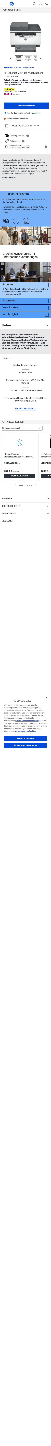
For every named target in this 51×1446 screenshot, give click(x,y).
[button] (25, 422)
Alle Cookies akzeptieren (25, 745)
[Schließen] (46, 697)
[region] (25, 723)
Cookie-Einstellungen (25, 738)
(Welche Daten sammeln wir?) (27, 721)
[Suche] (34, 3)
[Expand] (25, 36)
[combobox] (22, 428)
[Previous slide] (10, 58)
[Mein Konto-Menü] (40, 3)
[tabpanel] (25, 461)
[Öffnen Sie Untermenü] (3, 3)
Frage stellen (28, 68)
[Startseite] (12, 4)
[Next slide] (40, 58)
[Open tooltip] (27, 136)
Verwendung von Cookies (25, 731)
